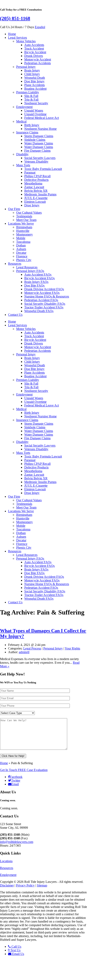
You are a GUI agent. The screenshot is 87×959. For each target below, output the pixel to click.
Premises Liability (27, 92)
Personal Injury (26, 66)
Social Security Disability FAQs (44, 303)
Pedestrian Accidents (37, 63)
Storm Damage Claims (38, 136)
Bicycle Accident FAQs (39, 278)
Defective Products (36, 179)
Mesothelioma (33, 183)
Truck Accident (34, 48)
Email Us (17, 954)
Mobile (20, 238)
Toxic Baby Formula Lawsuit (43, 169)
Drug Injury (31, 205)
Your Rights (72, 648)
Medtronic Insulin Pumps (40, 194)
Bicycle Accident (35, 52)
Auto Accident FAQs (37, 274)
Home (12, 34)
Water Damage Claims (38, 143)
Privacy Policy (25, 885)
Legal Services (17, 37)
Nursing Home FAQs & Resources (46, 296)
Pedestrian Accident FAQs (41, 300)
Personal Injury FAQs (30, 271)
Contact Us (15, 314)
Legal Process (32, 648)
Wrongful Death (34, 77)
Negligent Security (36, 103)
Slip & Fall (31, 96)
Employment (24, 107)
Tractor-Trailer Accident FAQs (43, 307)
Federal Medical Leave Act (41, 117)
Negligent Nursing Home (40, 128)
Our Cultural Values (29, 212)
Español (40, 27)
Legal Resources (26, 267)
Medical (21, 121)
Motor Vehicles (26, 41)
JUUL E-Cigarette (36, 198)
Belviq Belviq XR (36, 190)
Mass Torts (23, 165)
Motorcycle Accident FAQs (41, 292)
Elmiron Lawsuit (35, 201)
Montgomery (24, 234)
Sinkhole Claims (34, 139)
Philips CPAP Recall (37, 176)
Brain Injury (32, 70)
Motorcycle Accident (37, 59)
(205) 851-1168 (15, 18)
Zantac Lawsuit (34, 187)
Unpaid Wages (33, 110)
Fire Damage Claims (37, 150)
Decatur (21, 252)
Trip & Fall (31, 99)
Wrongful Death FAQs (38, 311)
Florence (21, 256)
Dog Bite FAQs (34, 285)
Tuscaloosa (23, 241)
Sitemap (42, 885)
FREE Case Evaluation (24, 770)
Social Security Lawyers (39, 158)
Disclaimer (7, 885)
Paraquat (29, 172)
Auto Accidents (34, 45)
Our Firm (14, 209)
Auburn (21, 249)
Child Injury (32, 74)
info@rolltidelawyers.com (16, 842)
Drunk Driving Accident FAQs (44, 289)
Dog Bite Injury (34, 81)
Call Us (16, 946)
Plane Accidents (34, 85)
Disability (22, 154)
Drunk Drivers (33, 56)
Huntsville (22, 231)
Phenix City (23, 260)
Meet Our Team (26, 220)
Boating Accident (35, 88)
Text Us (15, 950)
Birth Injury (31, 125)
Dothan (21, 245)
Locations (6, 861)
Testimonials (24, 216)
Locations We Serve (21, 223)
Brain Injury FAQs (36, 282)
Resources (14, 263)
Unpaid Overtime (35, 114)
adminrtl (24, 652)
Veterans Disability (36, 161)
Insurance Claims (27, 132)
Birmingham (24, 227)
